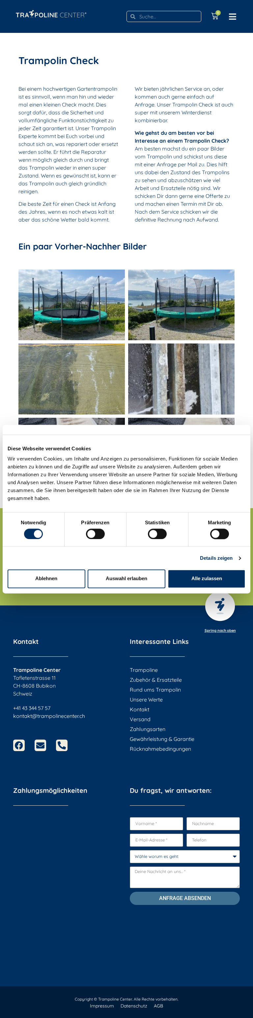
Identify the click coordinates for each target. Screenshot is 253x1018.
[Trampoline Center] (51, 11)
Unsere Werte (146, 699)
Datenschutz (134, 1006)
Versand (140, 719)
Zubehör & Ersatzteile (156, 679)
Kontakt (139, 709)
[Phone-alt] (62, 745)
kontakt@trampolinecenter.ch (49, 716)
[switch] (95, 534)
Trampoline (144, 670)
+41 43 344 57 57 (31, 708)
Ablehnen (46, 578)
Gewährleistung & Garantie (162, 739)
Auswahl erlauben (126, 578)
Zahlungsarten (147, 729)
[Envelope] (40, 745)
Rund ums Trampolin (155, 689)
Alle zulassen (206, 578)
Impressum (102, 1006)
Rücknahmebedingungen (160, 749)
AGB (158, 1006)
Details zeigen (216, 558)
